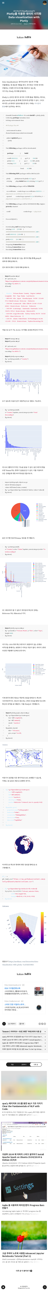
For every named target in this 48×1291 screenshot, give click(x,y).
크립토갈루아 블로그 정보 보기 (44, 2)
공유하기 (24, 1064)
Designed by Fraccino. (24, 1288)
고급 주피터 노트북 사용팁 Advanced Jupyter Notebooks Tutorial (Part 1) (24, 1046)
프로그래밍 (23, 1031)
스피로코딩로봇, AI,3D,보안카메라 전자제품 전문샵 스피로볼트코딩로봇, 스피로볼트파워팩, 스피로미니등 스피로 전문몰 (17, 1008)
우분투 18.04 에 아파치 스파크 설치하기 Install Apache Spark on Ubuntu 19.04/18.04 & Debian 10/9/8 (24, 1040)
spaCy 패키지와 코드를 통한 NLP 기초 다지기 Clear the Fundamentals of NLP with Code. (24, 1037)
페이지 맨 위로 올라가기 (44, 1287)
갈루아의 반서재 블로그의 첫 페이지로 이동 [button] (24, 2)
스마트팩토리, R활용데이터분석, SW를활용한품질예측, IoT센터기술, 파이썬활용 (17, 992)
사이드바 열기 (3, 2)
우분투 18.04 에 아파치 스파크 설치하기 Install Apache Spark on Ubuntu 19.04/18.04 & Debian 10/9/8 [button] (24, 1145)
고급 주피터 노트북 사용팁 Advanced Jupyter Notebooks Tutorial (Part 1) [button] (24, 1243)
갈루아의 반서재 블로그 (3, 1287)
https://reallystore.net (12, 1001)
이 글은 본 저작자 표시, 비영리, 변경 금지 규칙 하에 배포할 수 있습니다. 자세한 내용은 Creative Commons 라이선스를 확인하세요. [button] (42, 1024)
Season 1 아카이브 (10, 1031)
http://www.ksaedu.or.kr (13, 985)
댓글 (12, 1064)
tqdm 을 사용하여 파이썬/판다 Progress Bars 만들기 (20, 1043)
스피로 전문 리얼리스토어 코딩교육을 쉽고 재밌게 (14, 1004)
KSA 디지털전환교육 (12, 988)
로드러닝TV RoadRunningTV (24, 11)
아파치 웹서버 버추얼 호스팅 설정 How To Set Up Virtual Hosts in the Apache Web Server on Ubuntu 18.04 (24, 1049)
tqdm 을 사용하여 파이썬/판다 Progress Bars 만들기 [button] (24, 1195)
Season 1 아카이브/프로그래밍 (31, 24)
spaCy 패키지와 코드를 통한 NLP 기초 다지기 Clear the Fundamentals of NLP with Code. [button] (24, 1094)
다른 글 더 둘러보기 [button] (23, 1271)
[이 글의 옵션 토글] (4, 1024)
